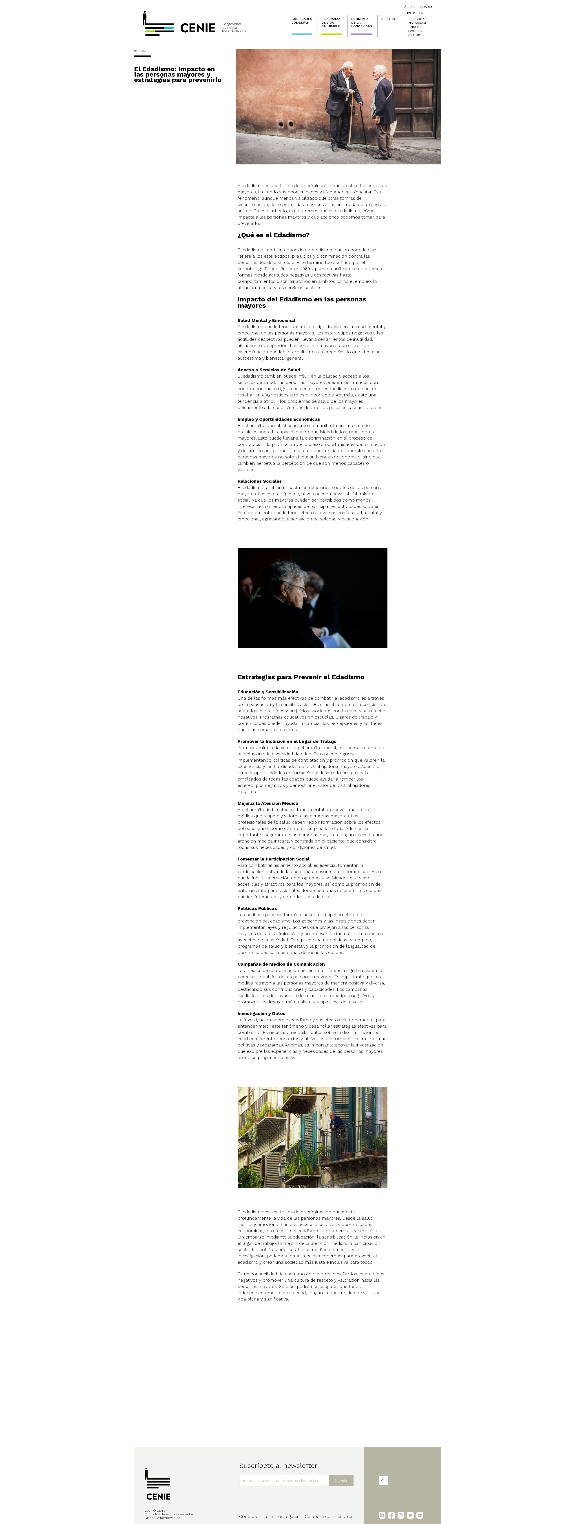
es (409, 13)
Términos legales (281, 1516)
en (421, 13)
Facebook (416, 19)
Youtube (415, 35)
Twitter (415, 31)
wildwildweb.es (168, 1518)
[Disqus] (313, 1371)
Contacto (249, 1516)
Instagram (417, 23)
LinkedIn (415, 27)
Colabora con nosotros (329, 1516)
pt (415, 13)
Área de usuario (418, 7)
